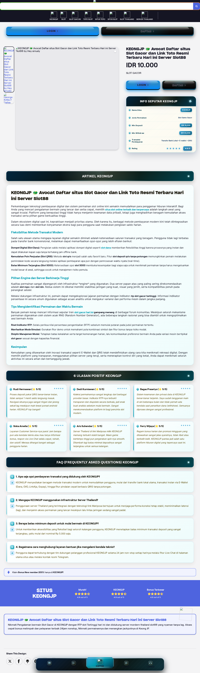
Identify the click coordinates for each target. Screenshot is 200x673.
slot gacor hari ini (83, 312)
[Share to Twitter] (10, 661)
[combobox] (96, 6)
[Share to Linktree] (27, 661)
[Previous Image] (18, 98)
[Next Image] (116, 98)
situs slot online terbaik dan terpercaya (127, 209)
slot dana (106, 247)
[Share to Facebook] (18, 661)
